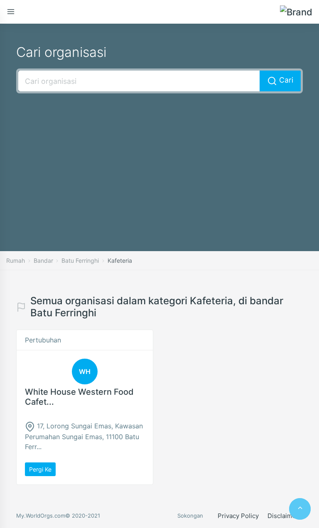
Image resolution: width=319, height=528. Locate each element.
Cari (285, 80)
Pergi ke (40, 469)
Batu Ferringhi (80, 260)
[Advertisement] (159, 160)
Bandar (43, 260)
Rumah (15, 260)
